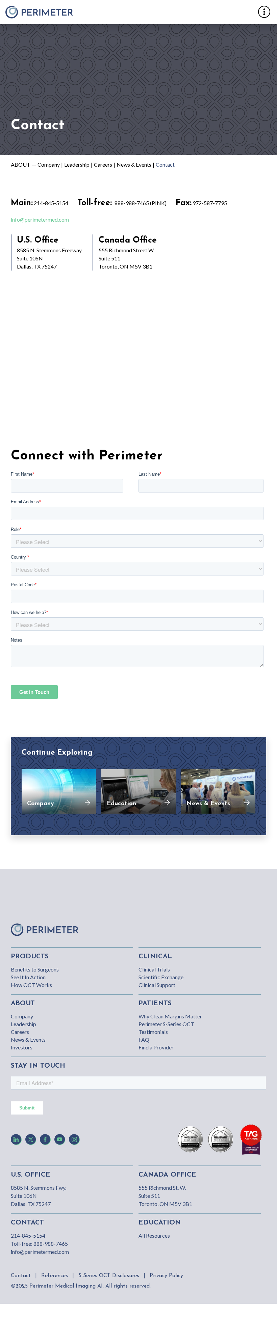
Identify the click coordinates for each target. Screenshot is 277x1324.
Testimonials (153, 1032)
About (23, 1003)
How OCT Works (31, 985)
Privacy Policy (166, 1275)
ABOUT (20, 164)
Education (159, 1222)
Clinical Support (156, 985)
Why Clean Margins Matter (170, 1016)
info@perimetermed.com (40, 219)
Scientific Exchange (160, 977)
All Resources (154, 1235)
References (54, 1275)
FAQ (143, 1039)
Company (48, 164)
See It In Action (28, 977)
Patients (155, 1003)
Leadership (77, 164)
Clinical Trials (154, 969)
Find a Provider (156, 1047)
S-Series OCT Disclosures (108, 1275)
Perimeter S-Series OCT (166, 1024)
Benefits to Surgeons (35, 969)
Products (30, 956)
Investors (21, 1047)
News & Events (134, 164)
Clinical (155, 956)
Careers (103, 164)
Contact (165, 164)
